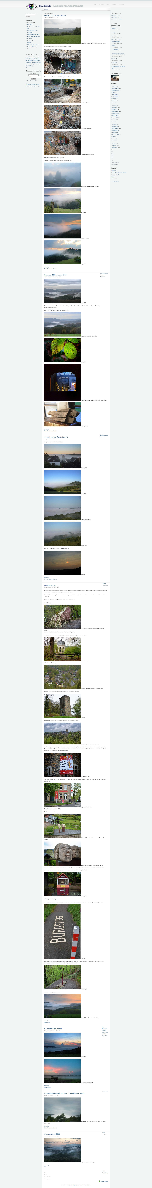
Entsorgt (114, 28)
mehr (27, 51)
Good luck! (114, 58)
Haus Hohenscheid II (116, 17)
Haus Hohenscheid (30, 57)
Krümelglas (114, 36)
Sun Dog (104, 583)
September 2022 (115, 90)
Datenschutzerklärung (85, 1185)
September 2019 (115, 134)
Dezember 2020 (115, 111)
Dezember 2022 (115, 88)
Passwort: (28, 77)
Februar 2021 (115, 107)
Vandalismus (115, 49)
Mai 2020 (114, 122)
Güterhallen (28, 62)
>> (26, 67)
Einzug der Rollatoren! (32, 46)
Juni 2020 (114, 120)
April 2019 (114, 143)
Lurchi (28, 49)
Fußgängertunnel (104, 273)
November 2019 (115, 130)
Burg (103, 1027)
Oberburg (104, 1030)
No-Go (113, 45)
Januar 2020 (115, 126)
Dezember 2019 (115, 128)
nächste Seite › (49, 1177)
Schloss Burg (105, 1032)
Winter (38, 64)
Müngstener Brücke (30, 60)
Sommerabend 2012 (52, 1134)
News (108, 4)
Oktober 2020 (115, 115)
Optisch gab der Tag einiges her (56, 437)
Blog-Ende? (29, 24)
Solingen (114, 4)
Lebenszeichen (50, 585)
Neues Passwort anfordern (32, 80)
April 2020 (114, 124)
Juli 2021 (114, 98)
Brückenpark (37, 60)
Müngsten (31, 58)
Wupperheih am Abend (53, 1029)
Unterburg (104, 1034)
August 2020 (115, 117)
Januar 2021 (115, 109)
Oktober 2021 (115, 94)
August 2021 (115, 96)
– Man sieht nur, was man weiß (61, 6)
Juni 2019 (114, 139)
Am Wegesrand (33, 64)
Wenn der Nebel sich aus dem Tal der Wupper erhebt (64, 1093)
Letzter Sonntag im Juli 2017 (55, 15)
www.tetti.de (121, 4)
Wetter (36, 62)
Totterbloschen (115, 181)
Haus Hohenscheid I (116, 15)
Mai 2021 (114, 103)
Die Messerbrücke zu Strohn (33, 34)
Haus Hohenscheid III (117, 20)
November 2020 (115, 113)
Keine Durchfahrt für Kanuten (33, 36)
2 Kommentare (47, 1087)
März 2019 (114, 145)
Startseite (46, 9)
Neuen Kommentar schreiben (50, 268)
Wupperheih (103, 276)
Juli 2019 (114, 136)
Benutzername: (33, 73)
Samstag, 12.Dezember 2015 (55, 275)
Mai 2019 (114, 141)
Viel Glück (29, 38)
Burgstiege (104, 1028)
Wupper (27, 65)
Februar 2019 (115, 147)
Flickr (113, 177)
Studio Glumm (115, 179)
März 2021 (114, 105)
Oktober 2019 (115, 132)
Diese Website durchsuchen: (32, 13)
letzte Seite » (48, 1179)
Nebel (103, 1132)
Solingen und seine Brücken (33, 44)
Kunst (28, 64)
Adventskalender (37, 58)
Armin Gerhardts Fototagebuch (119, 172)
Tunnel (101, 275)
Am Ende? (114, 62)
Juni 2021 (114, 101)
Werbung (33, 62)
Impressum (101, 4)
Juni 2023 (114, 86)
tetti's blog (46, 267)
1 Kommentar (47, 1022)
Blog (95, 4)
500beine (114, 170)
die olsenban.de (115, 174)
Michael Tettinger (71, 1185)
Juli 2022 (114, 92)
